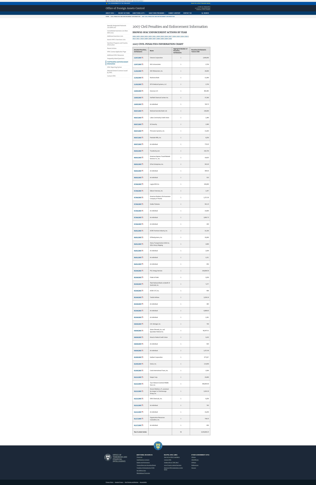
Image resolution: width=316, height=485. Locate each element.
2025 (138, 36)
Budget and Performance (143, 462)
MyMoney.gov (194, 465)
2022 (150, 36)
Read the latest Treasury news (200, 3)
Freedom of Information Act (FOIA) (145, 468)
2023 (146, 36)
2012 (134, 39)
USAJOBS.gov (195, 460)
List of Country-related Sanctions (172, 465)
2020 (158, 36)
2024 (142, 36)
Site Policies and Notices (131, 482)
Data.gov (193, 468)
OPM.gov (193, 462)
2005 (162, 39)
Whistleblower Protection (143, 473)
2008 (150, 39)
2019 (162, 36)
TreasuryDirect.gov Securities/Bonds (146, 465)
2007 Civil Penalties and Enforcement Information (158, 16)
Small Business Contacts (143, 460)
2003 (170, 39)
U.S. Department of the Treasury (119, 3)
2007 (154, 39)
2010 (142, 39)
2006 (158, 39)
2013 (186, 36)
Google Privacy (119, 482)
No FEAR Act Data (141, 470)
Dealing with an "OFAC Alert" (171, 462)
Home (107, 16)
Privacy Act (139, 457)
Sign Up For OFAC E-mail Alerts (172, 457)
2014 (182, 36)
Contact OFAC (167, 460)
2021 (154, 36)
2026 (134, 36)
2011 (138, 39)
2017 (170, 36)
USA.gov (193, 457)
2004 (166, 39)
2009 (146, 39)
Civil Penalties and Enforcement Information (125, 16)
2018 (166, 36)
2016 (174, 36)
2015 (178, 36)
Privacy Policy (109, 482)
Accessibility (143, 482)
